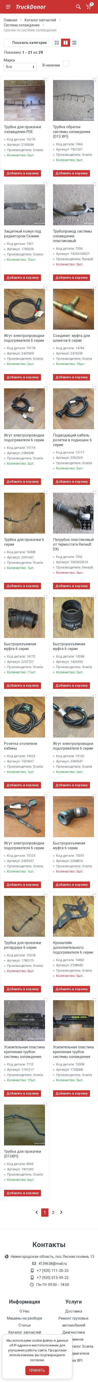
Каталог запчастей (40, 20)
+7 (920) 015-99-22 (53, 1277)
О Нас (25, 1311)
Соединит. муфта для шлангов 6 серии (71, 338)
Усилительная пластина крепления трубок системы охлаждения (24, 1052)
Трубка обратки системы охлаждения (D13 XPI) (71, 132)
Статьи (25, 1325)
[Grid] (56, 43)
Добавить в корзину (22, 173)
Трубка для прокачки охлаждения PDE (22, 129)
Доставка (73, 1311)
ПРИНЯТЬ (37, 1370)
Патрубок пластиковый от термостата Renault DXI (73, 544)
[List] (74, 43)
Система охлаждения (21, 25)
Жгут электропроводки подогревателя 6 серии (24, 338)
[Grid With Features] (65, 43)
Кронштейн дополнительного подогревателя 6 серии (73, 947)
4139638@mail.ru (52, 1263)
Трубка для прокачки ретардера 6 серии (22, 945)
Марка (9, 60)
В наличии (51, 65)
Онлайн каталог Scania (73, 1346)
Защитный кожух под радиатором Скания (22, 233)
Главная (10, 20)
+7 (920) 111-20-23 (53, 1270)
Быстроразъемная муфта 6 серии (20, 646)
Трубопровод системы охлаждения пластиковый (72, 236)
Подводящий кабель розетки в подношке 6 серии (72, 440)
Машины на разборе (24, 1318)
